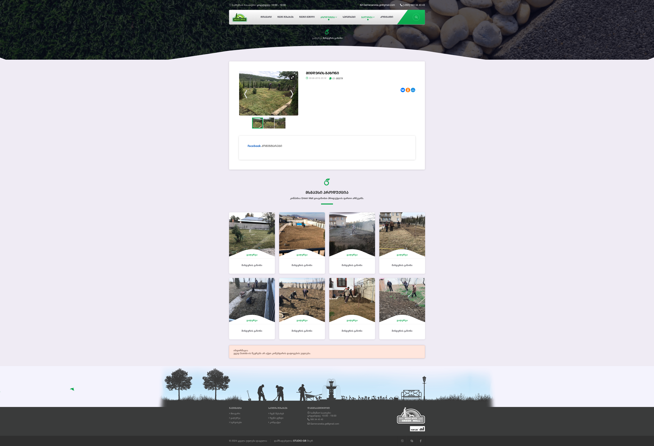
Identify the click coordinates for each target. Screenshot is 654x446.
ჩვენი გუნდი (307, 17)
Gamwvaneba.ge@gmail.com (379, 4)
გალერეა (367, 17)
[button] (292, 77)
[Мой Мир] (413, 90)
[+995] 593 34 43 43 (413, 4)
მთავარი (266, 17)
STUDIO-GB (299, 440)
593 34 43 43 (316, 419)
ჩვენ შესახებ (285, 17)
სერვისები (349, 17)
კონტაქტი (386, 17)
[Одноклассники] (408, 90)
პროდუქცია (327, 17)
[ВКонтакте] (403, 90)
